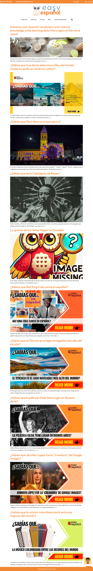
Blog (49, 19)
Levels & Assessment (60, 19)
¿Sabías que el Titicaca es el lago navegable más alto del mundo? (46, 342)
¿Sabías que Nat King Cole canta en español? (39, 287)
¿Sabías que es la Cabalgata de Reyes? (35, 173)
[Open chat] (87, 560)
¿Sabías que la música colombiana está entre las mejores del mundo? (41, 514)
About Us (33, 19)
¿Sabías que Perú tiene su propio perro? (35, 121)
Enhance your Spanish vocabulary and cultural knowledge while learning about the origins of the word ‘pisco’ (45, 30)
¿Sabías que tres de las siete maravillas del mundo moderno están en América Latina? (42, 66)
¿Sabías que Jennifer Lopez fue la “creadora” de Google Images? (46, 456)
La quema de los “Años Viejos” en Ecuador (37, 230)
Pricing (42, 19)
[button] (72, 19)
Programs (24, 19)
